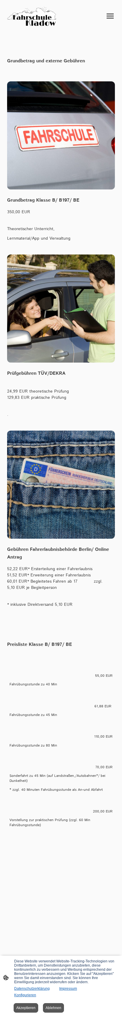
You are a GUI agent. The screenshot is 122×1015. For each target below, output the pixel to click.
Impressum (68, 988)
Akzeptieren (26, 1008)
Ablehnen (53, 1008)
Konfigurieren (25, 995)
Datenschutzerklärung (32, 988)
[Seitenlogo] (33, 16)
